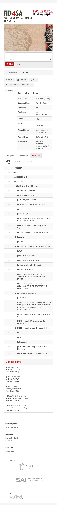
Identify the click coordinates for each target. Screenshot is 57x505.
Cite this (10, 80)
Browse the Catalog (12, 438)
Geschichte (40, 125)
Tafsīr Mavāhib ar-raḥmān (17, 396)
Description (10, 155)
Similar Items (23, 155)
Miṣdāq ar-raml (13, 386)
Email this (23, 80)
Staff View (36, 155)
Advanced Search (11, 427)
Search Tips (9, 451)
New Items (9, 440)
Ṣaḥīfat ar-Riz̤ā (13, 73)
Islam (37, 123)
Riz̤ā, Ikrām (40, 98)
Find (11, 64)
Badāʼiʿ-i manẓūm (14, 377)
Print (34, 80)
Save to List (28, 84)
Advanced (21, 64)
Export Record (13, 84)
